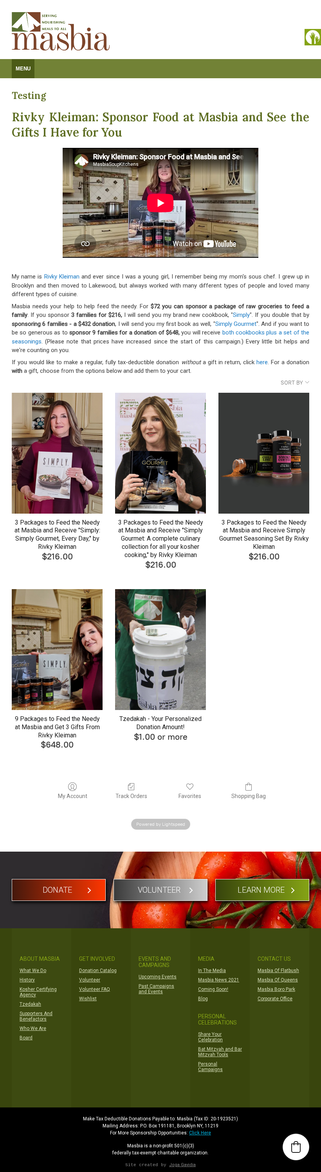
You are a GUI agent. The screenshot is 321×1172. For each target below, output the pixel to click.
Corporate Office (275, 998)
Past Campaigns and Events (156, 988)
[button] (296, 1147)
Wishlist (88, 998)
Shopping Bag (248, 796)
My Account (72, 796)
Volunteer (159, 890)
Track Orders (131, 796)
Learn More (261, 890)
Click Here (200, 1133)
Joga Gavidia (182, 1164)
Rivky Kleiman (61, 276)
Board (26, 1038)
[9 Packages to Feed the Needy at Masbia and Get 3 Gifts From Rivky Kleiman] (57, 649)
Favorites (190, 796)
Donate (57, 890)
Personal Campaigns (210, 1066)
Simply (241, 314)
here (262, 362)
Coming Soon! (213, 989)
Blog (203, 998)
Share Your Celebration (210, 1037)
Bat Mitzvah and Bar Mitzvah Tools (220, 1051)
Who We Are (33, 1028)
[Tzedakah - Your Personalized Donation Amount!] (160, 649)
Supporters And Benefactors (36, 1016)
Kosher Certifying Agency (38, 992)
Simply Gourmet (235, 323)
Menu (23, 69)
